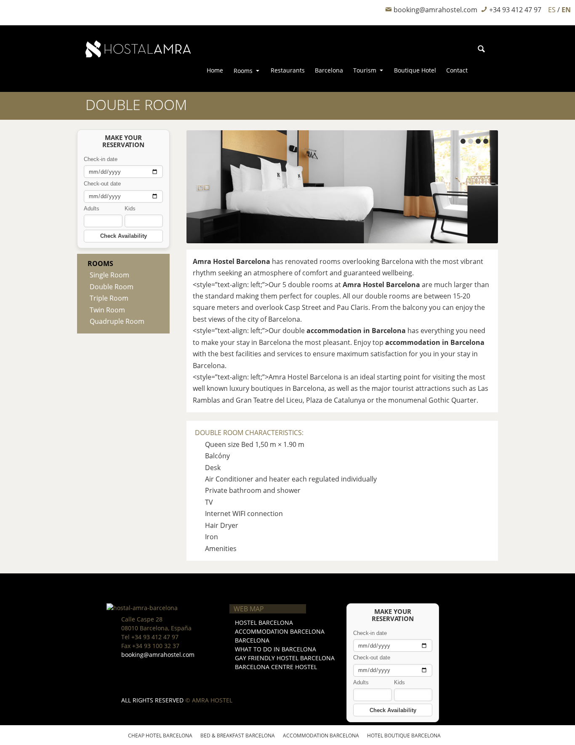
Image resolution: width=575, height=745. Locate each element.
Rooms (243, 71)
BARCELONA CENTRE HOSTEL (276, 667)
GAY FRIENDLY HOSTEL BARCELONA (285, 658)
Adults (91, 208)
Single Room (109, 275)
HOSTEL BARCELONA (264, 623)
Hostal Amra (113, 9)
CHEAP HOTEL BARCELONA (160, 735)
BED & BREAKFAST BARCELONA (237, 735)
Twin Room (107, 310)
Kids (130, 208)
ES (552, 9)
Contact (457, 70)
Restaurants (288, 70)
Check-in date (100, 159)
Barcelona (329, 70)
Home (215, 70)
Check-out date (102, 183)
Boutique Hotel (415, 70)
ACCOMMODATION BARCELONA (280, 631)
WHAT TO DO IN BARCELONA (275, 649)
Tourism (364, 70)
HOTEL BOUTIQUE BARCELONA (404, 735)
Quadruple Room (117, 321)
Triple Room (109, 298)
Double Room (111, 286)
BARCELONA (252, 640)
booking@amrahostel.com (157, 655)
